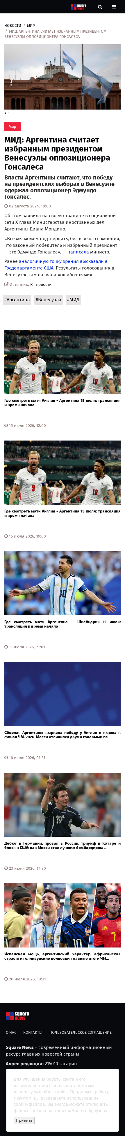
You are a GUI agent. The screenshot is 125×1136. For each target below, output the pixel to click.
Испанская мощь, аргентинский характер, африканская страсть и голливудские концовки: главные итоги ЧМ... (62, 956)
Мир (31, 25)
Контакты (32, 1032)
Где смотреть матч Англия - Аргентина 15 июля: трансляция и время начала (62, 402)
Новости (12, 25)
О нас (11, 1032)
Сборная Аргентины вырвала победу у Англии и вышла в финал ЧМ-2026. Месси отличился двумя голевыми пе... (62, 734)
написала (78, 252)
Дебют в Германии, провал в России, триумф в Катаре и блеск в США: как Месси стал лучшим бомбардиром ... (62, 845)
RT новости (41, 284)
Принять (24, 1120)
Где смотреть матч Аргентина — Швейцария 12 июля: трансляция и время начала (62, 624)
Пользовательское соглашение (80, 1032)
